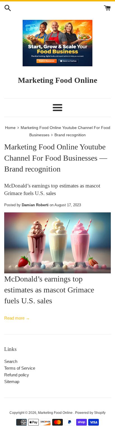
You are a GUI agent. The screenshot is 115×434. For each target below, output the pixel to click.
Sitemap (11, 381)
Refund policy (16, 374)
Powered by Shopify (90, 413)
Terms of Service (19, 368)
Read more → (17, 318)
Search (10, 361)
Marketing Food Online (55, 413)
